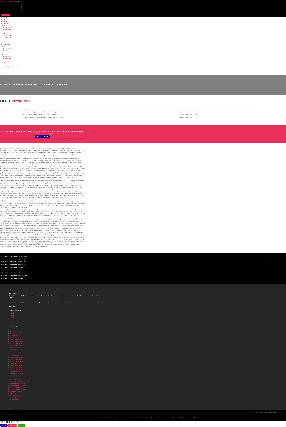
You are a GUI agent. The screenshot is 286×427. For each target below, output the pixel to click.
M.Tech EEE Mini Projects (16, 369)
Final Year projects (14, 347)
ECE (4, 33)
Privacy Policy (13, 397)
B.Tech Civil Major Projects (16, 373)
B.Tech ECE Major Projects (16, 357)
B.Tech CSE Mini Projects (16, 339)
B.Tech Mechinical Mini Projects (18, 383)
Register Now (13, 425)
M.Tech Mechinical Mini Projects (18, 389)
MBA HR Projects (14, 393)
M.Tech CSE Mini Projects (16, 343)
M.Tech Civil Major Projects (16, 381)
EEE (4, 41)
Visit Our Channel (42, 136)
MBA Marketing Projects (16, 391)
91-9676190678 (12, 306)
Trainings (12, 333)
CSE (4, 25)
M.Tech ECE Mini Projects (16, 359)
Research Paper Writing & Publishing (11, 66)
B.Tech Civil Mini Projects (16, 371)
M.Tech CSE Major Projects (16, 345)
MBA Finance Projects (15, 395)
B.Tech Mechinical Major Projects (18, 385)
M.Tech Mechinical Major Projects (18, 387)
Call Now (4, 425)
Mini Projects (8, 29)
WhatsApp (22, 425)
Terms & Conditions (14, 399)
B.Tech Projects (6, 23)
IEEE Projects (13, 349)
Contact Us (5, 72)
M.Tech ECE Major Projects (16, 361)
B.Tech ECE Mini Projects (16, 355)
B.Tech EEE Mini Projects (16, 365)
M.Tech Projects (6, 44)
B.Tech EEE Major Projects (16, 363)
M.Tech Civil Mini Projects (16, 379)
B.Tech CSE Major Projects (16, 341)
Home (11, 329)
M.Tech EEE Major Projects (16, 367)
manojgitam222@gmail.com (15, 310)
